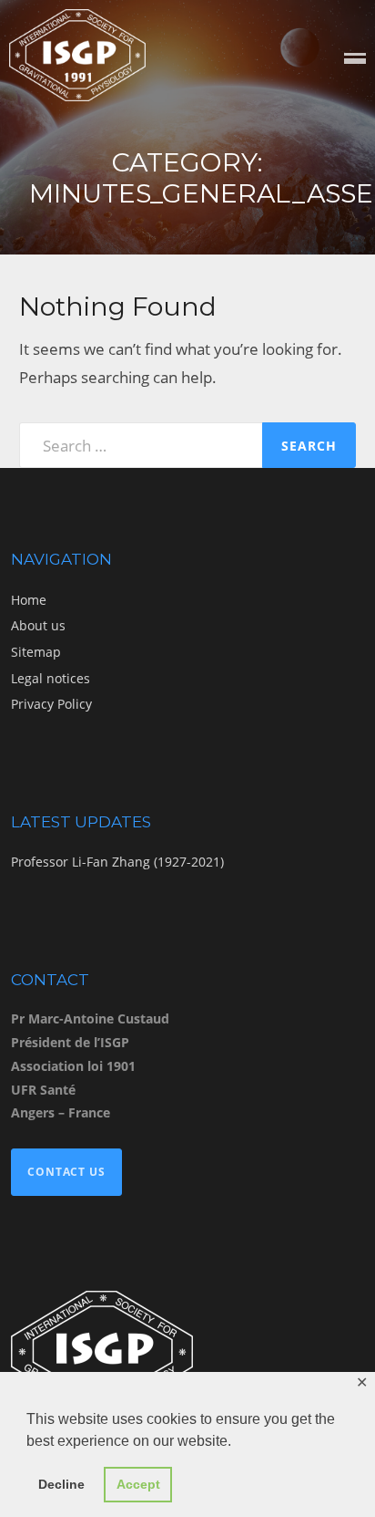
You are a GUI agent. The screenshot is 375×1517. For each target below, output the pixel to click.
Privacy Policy (51, 703)
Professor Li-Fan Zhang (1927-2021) (117, 861)
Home (28, 599)
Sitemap (36, 651)
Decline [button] (61, 1484)
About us (38, 625)
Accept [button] (138, 1484)
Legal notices (50, 678)
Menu (355, 60)
